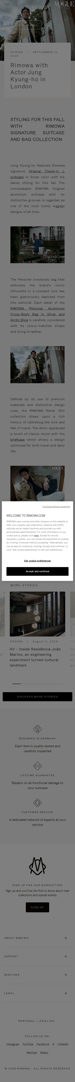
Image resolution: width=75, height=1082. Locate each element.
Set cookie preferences (37, 560)
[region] (37, 541)
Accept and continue (37, 571)
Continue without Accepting (56, 506)
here (36, 535)
